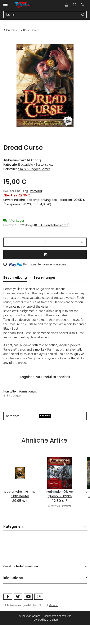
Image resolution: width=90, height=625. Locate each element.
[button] (67, 4)
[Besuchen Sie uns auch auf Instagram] (38, 597)
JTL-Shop (52, 619)
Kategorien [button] (13, 527)
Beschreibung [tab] (15, 277)
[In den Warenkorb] (6, 41)
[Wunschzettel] (74, 4)
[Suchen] (83, 14)
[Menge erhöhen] (81, 242)
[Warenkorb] (83, 4)
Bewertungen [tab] (44, 277)
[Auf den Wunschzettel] (77, 51)
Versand (36, 191)
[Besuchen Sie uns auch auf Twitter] (18, 597)
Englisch (45, 415)
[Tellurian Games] (23, 4)
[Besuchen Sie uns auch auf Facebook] (7, 597)
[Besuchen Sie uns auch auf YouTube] (28, 597)
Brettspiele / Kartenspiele (35, 164)
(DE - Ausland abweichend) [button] (51, 225)
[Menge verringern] (8, 242)
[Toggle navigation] (5, 2)
